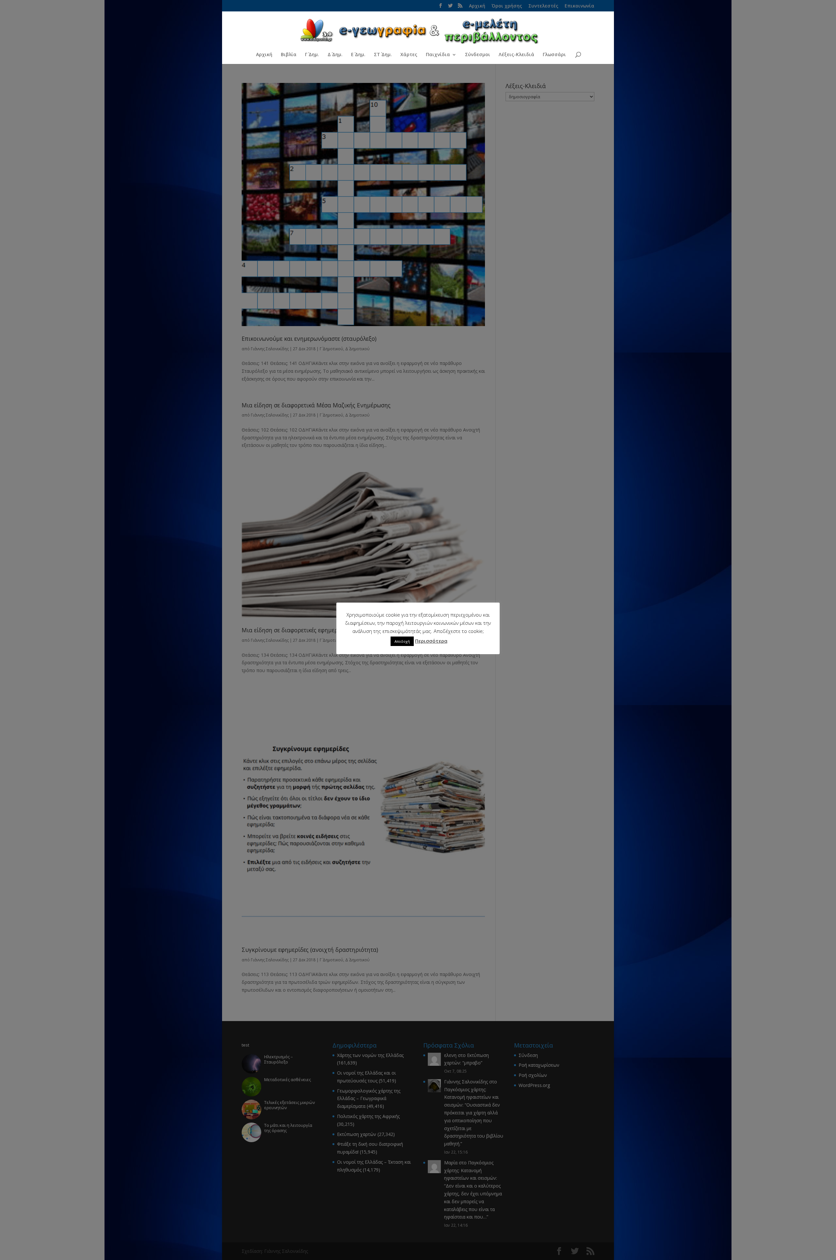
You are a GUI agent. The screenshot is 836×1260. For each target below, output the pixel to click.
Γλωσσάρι (554, 54)
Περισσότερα (431, 641)
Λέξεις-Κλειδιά (516, 54)
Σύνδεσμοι (477, 54)
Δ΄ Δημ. (335, 54)
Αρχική (264, 54)
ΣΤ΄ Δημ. (383, 54)
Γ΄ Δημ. (312, 54)
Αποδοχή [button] (402, 641)
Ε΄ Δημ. (358, 54)
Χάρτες (408, 54)
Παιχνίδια (438, 54)
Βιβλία (289, 54)
